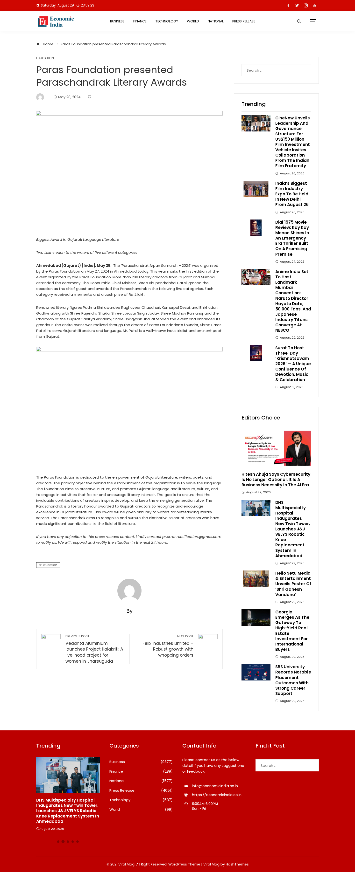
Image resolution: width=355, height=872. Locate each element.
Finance (140, 21)
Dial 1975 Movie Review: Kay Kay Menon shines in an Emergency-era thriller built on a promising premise (292, 238)
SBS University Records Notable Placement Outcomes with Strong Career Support (293, 680)
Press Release (243, 21)
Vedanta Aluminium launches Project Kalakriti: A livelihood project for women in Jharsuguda (94, 649)
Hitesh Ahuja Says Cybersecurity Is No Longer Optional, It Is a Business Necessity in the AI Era (275, 479)
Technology (166, 21)
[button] (58, 841)
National (216, 21)
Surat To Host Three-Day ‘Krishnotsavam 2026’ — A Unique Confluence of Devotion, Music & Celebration (293, 364)
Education (45, 58)
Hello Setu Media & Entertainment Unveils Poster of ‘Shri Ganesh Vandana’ (293, 583)
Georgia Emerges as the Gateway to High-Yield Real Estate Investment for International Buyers (292, 630)
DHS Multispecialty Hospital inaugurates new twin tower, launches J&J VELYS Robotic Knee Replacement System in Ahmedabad (292, 529)
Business (117, 21)
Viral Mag (211, 864)
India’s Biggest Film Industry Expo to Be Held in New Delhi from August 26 (292, 193)
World (193, 21)
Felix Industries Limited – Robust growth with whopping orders (167, 646)
